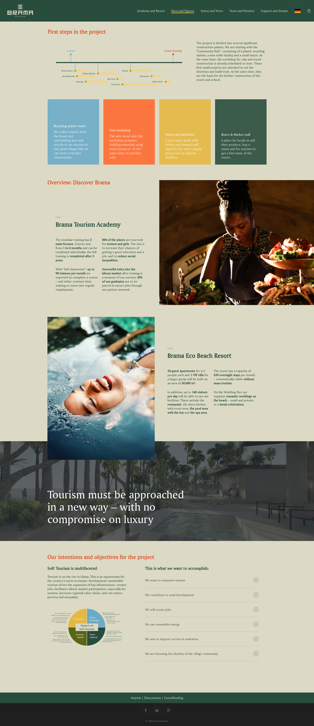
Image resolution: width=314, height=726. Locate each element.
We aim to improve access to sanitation (171, 639)
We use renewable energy (162, 624)
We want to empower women (165, 580)
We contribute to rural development (169, 595)
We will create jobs (158, 610)
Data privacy (152, 698)
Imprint (136, 698)
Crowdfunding (173, 698)
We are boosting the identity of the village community (181, 654)
